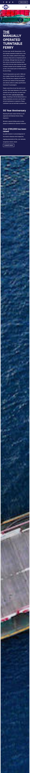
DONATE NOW (8, 145)
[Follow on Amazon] (12, 2)
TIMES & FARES (23, 2)
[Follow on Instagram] (6, 2)
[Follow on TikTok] (9, 2)
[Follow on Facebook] (3, 2)
